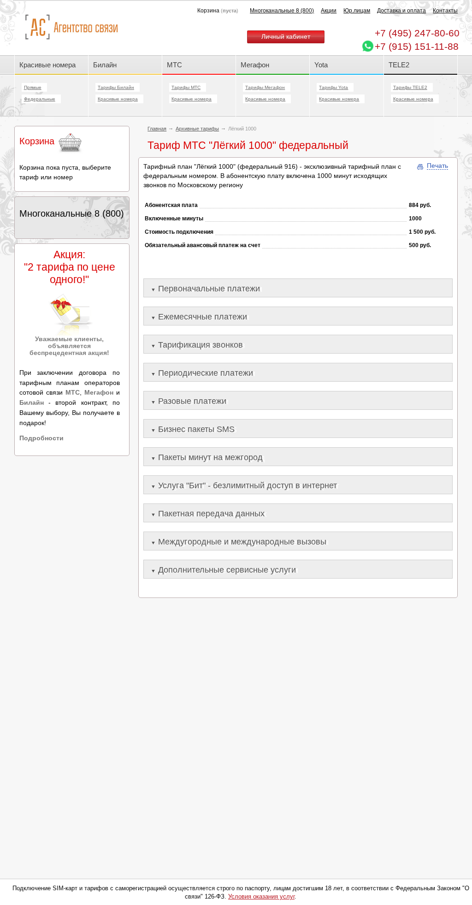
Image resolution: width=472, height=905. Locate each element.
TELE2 (399, 65)
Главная (157, 128)
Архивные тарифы (197, 128)
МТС (174, 65)
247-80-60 (417, 33)
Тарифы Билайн (116, 87)
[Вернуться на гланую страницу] (71, 27)
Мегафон (255, 65)
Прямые (32, 87)
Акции (328, 10)
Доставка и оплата (401, 10)
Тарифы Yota (333, 87)
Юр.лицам (356, 10)
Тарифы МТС (186, 87)
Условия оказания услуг (261, 896)
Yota (321, 65)
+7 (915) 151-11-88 (417, 46)
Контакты (445, 10)
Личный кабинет (285, 36)
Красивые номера (48, 65)
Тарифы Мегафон (265, 87)
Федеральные (39, 98)
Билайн (105, 65)
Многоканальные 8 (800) (282, 10)
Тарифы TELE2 (410, 87)
